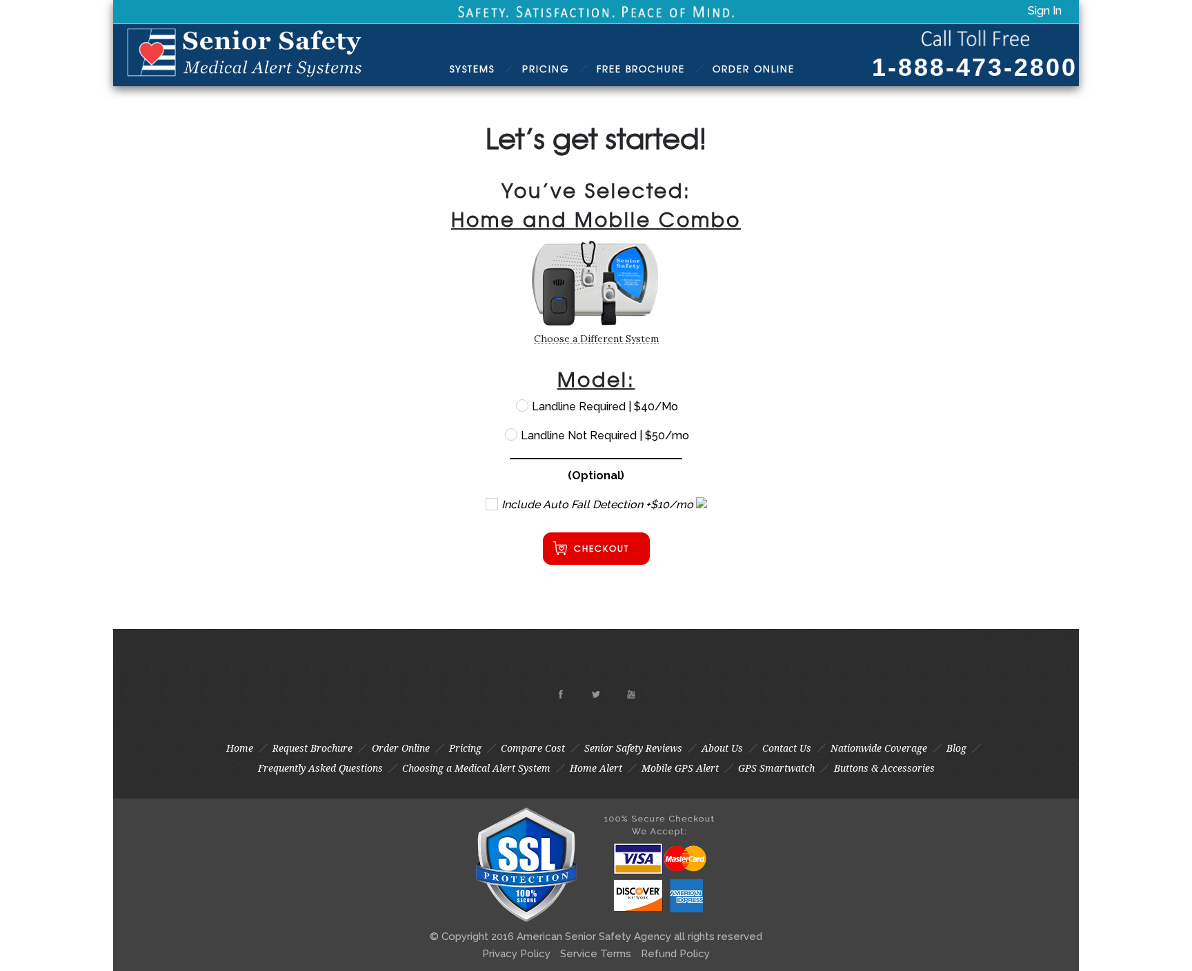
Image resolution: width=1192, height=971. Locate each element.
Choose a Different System (596, 338)
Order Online (401, 748)
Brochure (641, 68)
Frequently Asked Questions (320, 768)
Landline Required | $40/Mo (603, 406)
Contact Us (786, 748)
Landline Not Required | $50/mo (603, 435)
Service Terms (595, 954)
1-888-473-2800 (974, 67)
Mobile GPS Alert (680, 768)
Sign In (1045, 10)
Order (754, 68)
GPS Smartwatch (776, 768)
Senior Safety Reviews (633, 748)
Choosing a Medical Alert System (476, 768)
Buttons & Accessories (884, 768)
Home (239, 748)
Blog (956, 748)
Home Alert (596, 768)
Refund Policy (675, 954)
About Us (722, 748)
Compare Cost (533, 748)
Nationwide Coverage (879, 748)
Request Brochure (312, 748)
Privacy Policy (516, 954)
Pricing (545, 68)
